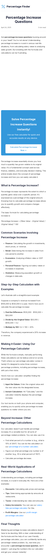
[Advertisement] (23, 82)
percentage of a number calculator (23, 447)
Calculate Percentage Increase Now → (23, 148)
